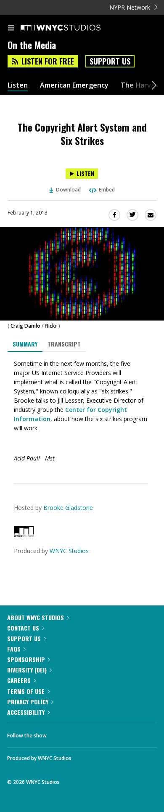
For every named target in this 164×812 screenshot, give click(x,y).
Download (68, 189)
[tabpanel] (82, 411)
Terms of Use (26, 691)
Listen (18, 85)
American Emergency (74, 85)
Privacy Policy (27, 701)
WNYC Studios (69, 551)
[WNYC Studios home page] (71, 28)
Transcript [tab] (64, 343)
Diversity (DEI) (27, 669)
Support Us (110, 61)
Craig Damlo (25, 325)
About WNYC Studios (35, 617)
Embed (107, 189)
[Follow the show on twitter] (84, 733)
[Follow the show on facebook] (61, 733)
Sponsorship (26, 659)
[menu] (11, 28)
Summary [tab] (25, 343)
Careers (19, 680)
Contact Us (23, 627)
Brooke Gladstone (68, 508)
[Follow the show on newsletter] (107, 733)
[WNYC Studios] (24, 535)
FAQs (14, 648)
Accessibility (26, 712)
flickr (51, 325)
